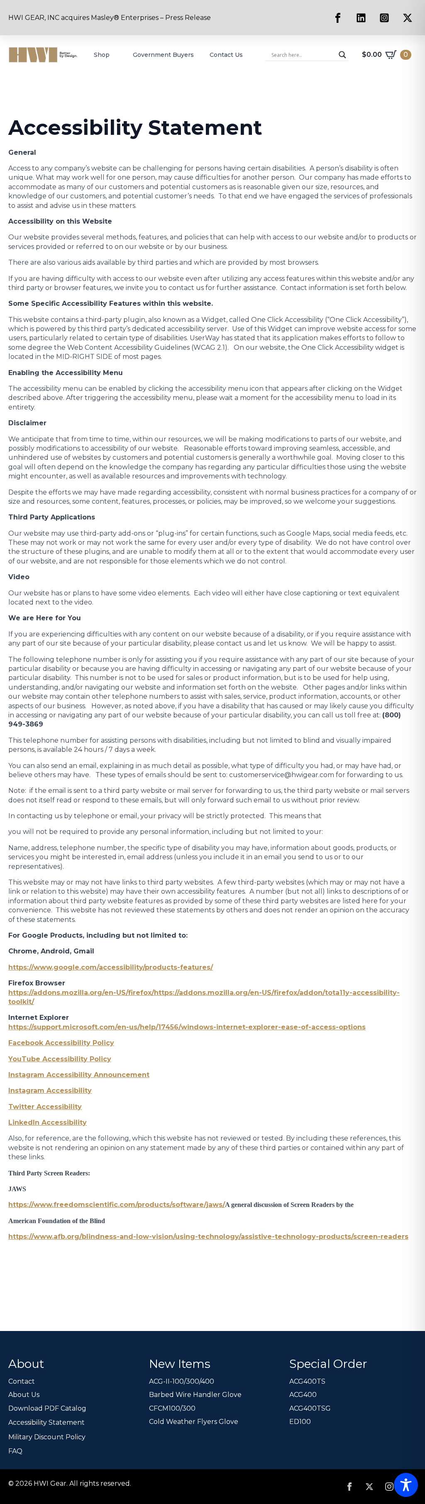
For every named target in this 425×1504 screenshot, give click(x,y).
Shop (102, 55)
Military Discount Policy (46, 1437)
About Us (23, 1395)
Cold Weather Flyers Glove (193, 1422)
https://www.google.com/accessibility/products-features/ (110, 967)
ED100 (300, 1422)
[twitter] (369, 1486)
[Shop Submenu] (117, 54)
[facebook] (349, 1486)
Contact (21, 1381)
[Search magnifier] (342, 55)
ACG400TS (307, 1381)
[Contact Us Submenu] (250, 54)
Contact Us (226, 55)
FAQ (15, 1451)
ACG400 (303, 1395)
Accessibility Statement (46, 1422)
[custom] (338, 18)
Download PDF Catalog (47, 1408)
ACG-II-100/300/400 (181, 1381)
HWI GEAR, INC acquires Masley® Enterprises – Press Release (109, 18)
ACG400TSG (310, 1408)
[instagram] (389, 1486)
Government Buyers (163, 55)
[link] (81, 993)
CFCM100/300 (172, 1408)
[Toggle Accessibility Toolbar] (406, 1485)
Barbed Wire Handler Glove (195, 1395)
